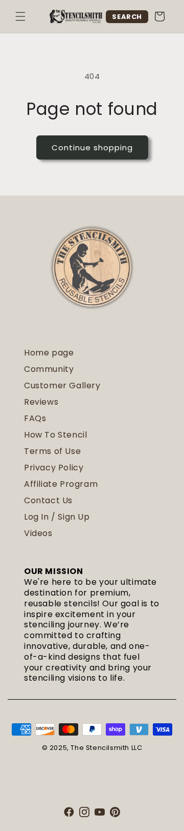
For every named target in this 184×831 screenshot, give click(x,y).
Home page (49, 353)
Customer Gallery (62, 385)
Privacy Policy (53, 467)
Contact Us (48, 500)
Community (49, 369)
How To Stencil (55, 435)
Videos (38, 533)
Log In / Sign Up (57, 517)
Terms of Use (52, 451)
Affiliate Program (61, 484)
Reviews (41, 402)
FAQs (35, 418)
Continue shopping (92, 147)
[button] (20, 16)
